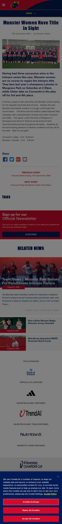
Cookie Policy (50, 494)
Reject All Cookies (31, 510)
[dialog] (31, 497)
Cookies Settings (31, 502)
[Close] (58, 476)
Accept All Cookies (31, 518)
